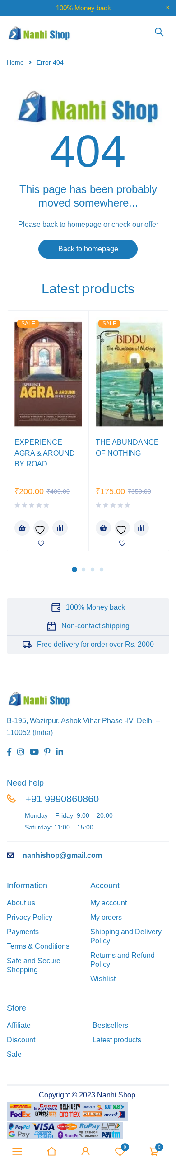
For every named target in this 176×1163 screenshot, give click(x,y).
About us (21, 903)
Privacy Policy (29, 917)
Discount (21, 1040)
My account (108, 903)
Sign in (86, 1151)
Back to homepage (88, 249)
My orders (106, 917)
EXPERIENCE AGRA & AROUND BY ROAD (44, 453)
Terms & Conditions (38, 946)
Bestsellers (110, 1025)
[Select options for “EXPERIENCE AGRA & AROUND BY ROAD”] (22, 528)
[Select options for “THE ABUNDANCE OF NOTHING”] (103, 528)
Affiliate (19, 1025)
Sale (14, 1054)
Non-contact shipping (95, 626)
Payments (23, 932)
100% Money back (95, 607)
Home (15, 62)
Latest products (117, 1040)
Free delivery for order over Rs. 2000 (95, 644)
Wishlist (125, 1146)
